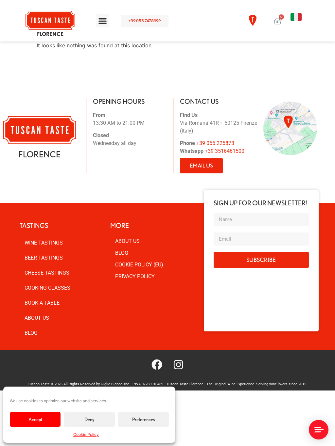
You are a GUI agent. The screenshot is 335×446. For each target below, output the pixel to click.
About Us (127, 241)
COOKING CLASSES (47, 288)
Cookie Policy (86, 434)
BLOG (31, 333)
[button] (102, 20)
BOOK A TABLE (42, 303)
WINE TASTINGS (44, 243)
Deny (89, 419)
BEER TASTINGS (44, 258)
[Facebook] (157, 364)
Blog (121, 253)
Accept (35, 419)
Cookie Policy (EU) (139, 265)
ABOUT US (37, 318)
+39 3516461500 (224, 151)
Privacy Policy (135, 276)
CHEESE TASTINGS (47, 273)
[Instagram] (178, 364)
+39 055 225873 (215, 143)
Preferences (143, 419)
